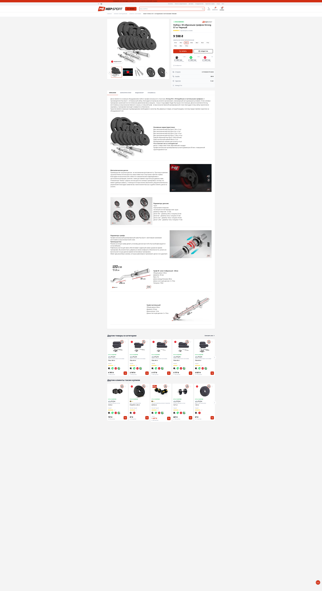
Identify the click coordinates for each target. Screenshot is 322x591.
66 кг (197, 42)
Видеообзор (139, 92)
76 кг (202, 42)
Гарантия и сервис (210, 4)
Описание (112, 92)
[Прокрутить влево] (109, 72)
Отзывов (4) (151, 92)
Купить (184, 51)
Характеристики (125, 92)
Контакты (170, 4)
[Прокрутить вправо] (166, 72)
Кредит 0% (204, 51)
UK (98, 4)
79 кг (175, 46)
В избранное (178, 65)
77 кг (208, 42)
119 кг (186, 46)
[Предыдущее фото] (111, 49)
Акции (218, 4)
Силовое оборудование (120, 13)
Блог (223, 4)
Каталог (132, 9)
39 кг (181, 42)
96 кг (181, 46)
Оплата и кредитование (181, 4)
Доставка (191, 4)
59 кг (191, 42)
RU (101, 4)
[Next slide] (212, 59)
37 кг (175, 42)
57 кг (186, 42)
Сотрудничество (199, 4)
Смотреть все (209, 335)
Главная (109, 13)
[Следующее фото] (165, 49)
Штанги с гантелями (135, 13)
